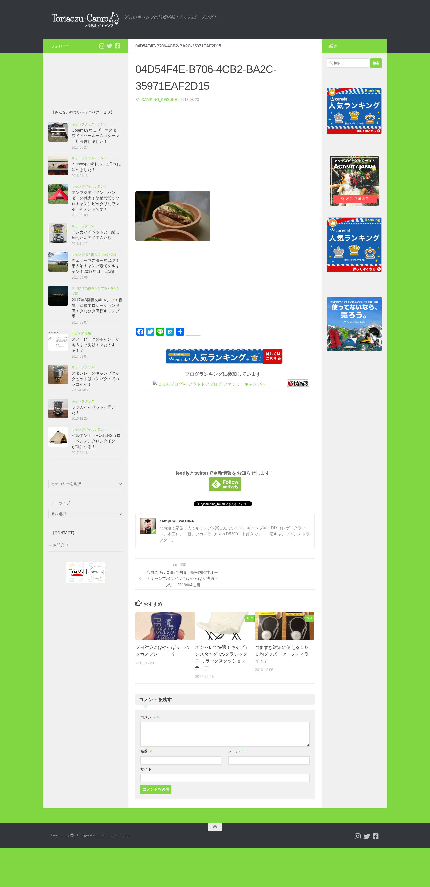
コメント (150, 717)
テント (102, 124)
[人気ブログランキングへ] (298, 385)
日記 (75, 333)
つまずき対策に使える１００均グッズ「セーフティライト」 (282, 654)
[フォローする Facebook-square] (117, 46)
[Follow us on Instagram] (102, 46)
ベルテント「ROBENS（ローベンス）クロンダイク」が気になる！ (96, 441)
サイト (146, 769)
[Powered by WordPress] (72, 835)
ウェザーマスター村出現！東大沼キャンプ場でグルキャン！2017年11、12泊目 (95, 266)
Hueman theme (118, 835)
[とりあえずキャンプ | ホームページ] (85, 19)
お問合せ (61, 545)
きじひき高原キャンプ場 (89, 288)
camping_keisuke (159, 100)
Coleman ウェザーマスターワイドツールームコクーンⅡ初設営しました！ (96, 136)
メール (236, 751)
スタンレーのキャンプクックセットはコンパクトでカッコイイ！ (95, 379)
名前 (146, 751)
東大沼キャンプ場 (104, 254)
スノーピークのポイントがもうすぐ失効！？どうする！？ (95, 345)
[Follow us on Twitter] (109, 46)
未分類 (86, 333)
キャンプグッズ (83, 124)
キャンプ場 (80, 254)
